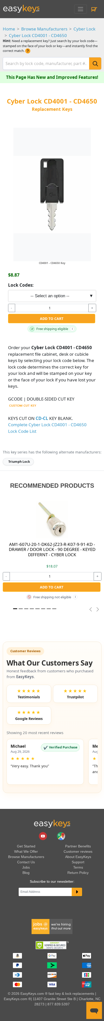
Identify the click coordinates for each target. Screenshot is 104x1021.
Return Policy (78, 873)
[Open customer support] (94, 1010)
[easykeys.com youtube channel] (43, 835)
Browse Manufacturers (44, 29)
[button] (45, 762)
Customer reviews (78, 851)
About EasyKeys (78, 857)
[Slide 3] (32, 609)
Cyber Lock (84, 29)
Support (78, 862)
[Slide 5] (43, 609)
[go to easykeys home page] (52, 823)
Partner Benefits (78, 846)
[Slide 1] (15, 609)
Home (9, 29)
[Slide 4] (37, 609)
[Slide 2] (26, 609)
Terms (78, 867)
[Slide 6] (49, 609)
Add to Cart (51, 318)
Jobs (26, 867)
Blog (26, 873)
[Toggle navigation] (80, 9)
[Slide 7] (54, 609)
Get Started (26, 846)
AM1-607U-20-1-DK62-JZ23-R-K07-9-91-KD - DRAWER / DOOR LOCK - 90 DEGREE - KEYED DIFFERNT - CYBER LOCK (52, 549)
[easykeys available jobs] (52, 926)
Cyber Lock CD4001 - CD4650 (38, 35)
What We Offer (26, 851)
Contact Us (26, 862)
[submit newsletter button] (77, 892)
